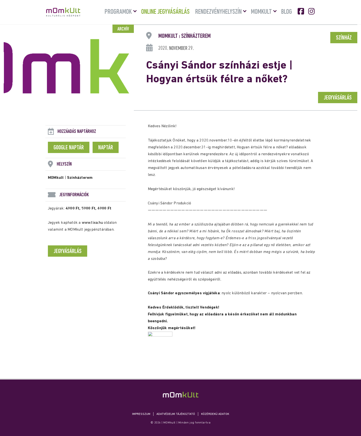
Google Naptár (69, 148)
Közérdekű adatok (215, 414)
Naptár (105, 148)
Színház (344, 38)
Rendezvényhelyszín (218, 12)
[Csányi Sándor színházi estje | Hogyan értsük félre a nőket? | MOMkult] (180, 394)
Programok (118, 12)
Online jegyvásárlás (165, 12)
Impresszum (141, 414)
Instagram (312, 11)
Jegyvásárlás (338, 98)
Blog (286, 12)
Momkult (261, 12)
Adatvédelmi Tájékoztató (175, 414)
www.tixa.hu (92, 223)
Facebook (301, 11)
